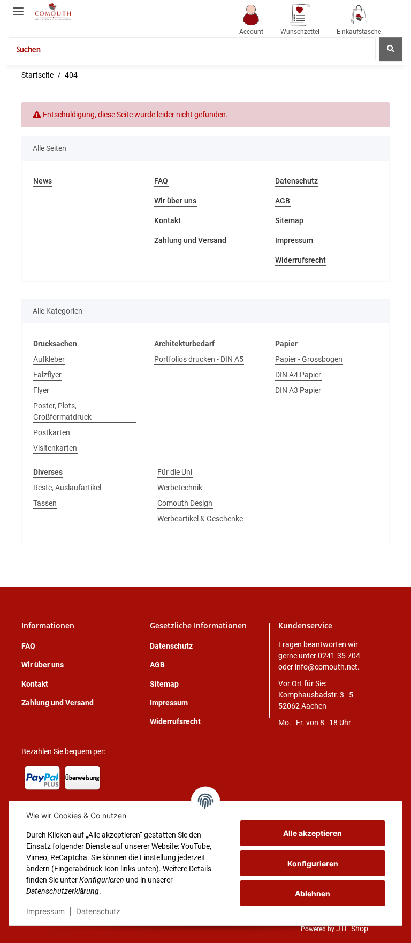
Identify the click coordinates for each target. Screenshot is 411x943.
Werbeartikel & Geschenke (200, 518)
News (42, 181)
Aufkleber (49, 359)
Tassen (45, 503)
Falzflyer (47, 374)
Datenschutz (98, 911)
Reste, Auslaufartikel (67, 487)
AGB (282, 200)
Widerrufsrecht (300, 260)
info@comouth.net (326, 667)
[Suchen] (390, 49)
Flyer (41, 390)
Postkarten (51, 432)
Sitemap (289, 220)
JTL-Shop (352, 928)
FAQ (161, 181)
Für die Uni (174, 472)
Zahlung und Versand (190, 240)
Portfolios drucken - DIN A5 (198, 359)
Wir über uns (175, 200)
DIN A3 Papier (298, 390)
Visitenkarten (55, 448)
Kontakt (167, 220)
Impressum (45, 911)
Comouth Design (184, 503)
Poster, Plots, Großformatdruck (62, 411)
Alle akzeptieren (312, 833)
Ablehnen (312, 893)
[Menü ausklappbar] (18, 6)
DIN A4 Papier (298, 374)
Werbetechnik (179, 487)
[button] (251, 20)
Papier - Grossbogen (308, 359)
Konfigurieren (312, 863)
